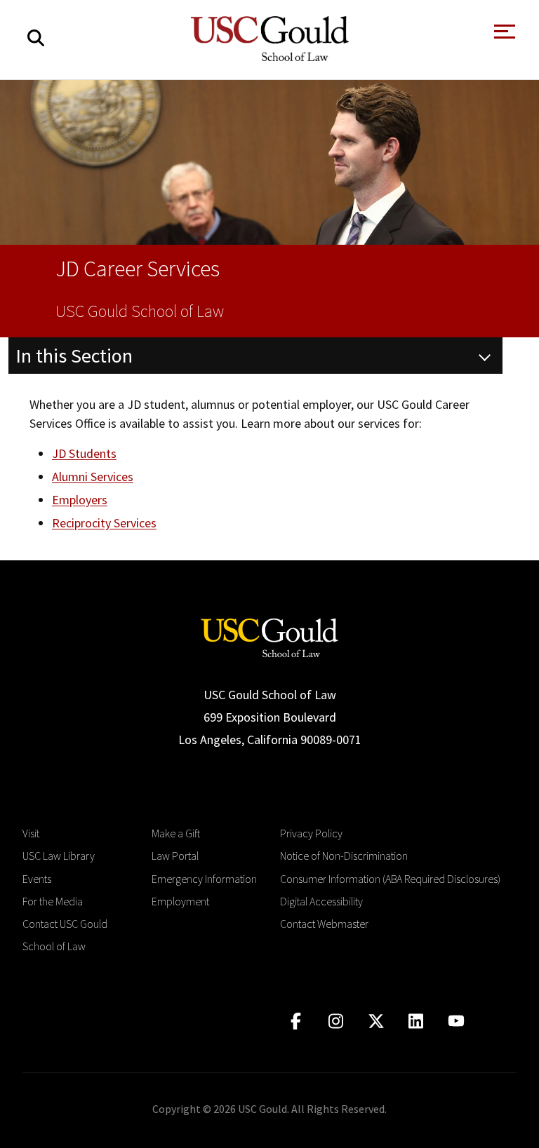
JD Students (84, 453)
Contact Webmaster (324, 924)
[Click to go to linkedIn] (416, 1021)
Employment (180, 901)
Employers (79, 500)
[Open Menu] (503, 35)
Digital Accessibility (321, 901)
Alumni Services (92, 476)
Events (36, 879)
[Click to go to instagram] (336, 1021)
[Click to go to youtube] (456, 1021)
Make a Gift (176, 833)
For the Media (52, 901)
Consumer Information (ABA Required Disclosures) (390, 879)
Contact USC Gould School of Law (64, 935)
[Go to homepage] (269, 636)
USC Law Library (58, 856)
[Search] (35, 38)
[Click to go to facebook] (296, 1021)
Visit (30, 833)
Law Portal (175, 856)
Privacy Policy (311, 833)
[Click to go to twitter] (376, 1021)
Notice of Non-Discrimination (344, 856)
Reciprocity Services (104, 523)
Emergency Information (204, 879)
